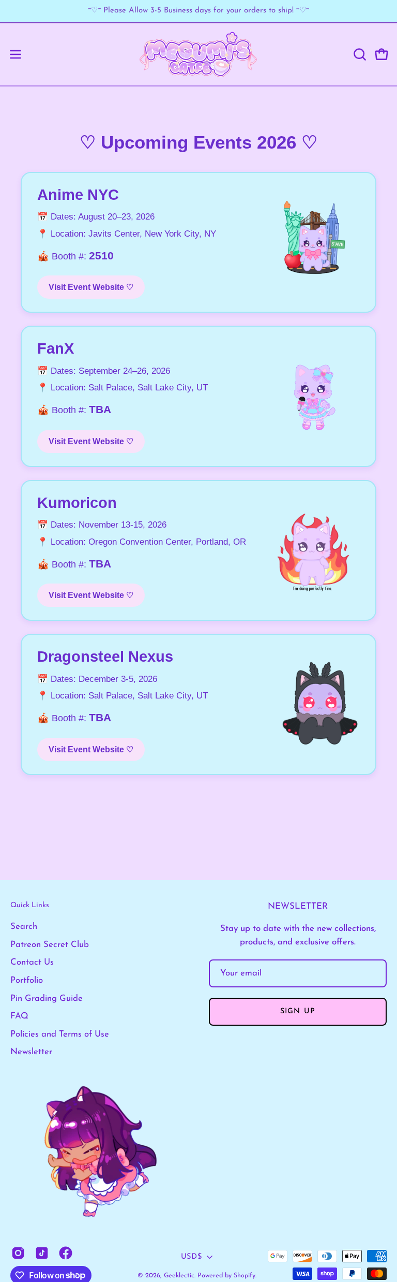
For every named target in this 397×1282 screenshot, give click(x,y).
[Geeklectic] (198, 54)
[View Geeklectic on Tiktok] (42, 1253)
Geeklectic (179, 1276)
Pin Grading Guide (46, 998)
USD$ (191, 1257)
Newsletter (31, 1051)
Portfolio (26, 980)
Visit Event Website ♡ (91, 287)
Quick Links (29, 905)
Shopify (244, 1276)
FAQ (19, 1016)
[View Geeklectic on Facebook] (65, 1253)
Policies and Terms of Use (59, 1034)
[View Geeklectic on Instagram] (18, 1253)
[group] (198, 11)
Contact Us (32, 962)
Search (23, 926)
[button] (359, 54)
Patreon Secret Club (49, 944)
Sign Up (297, 1011)
